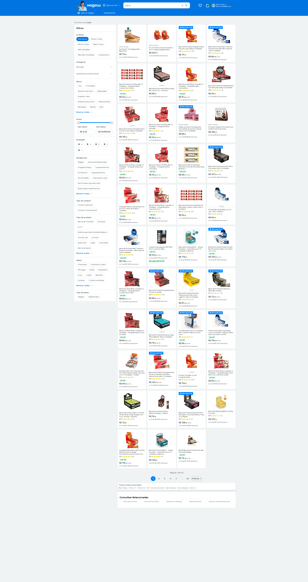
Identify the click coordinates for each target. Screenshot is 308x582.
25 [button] (188, 478)
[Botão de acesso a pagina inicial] (88, 5)
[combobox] (156, 5)
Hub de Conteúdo (157, 488)
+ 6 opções (221, 206)
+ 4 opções (161, 85)
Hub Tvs (193, 488)
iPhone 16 (141, 488)
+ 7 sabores (191, 372)
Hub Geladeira (183, 488)
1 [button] (153, 478)
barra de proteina (130, 501)
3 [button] (164, 478)
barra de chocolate (151, 501)
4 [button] (170, 478)
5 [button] (176, 478)
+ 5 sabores (132, 125)
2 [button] (159, 478)
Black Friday (123, 488)
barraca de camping (174, 501)
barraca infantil (195, 501)
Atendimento (109, 13)
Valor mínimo (82, 127)
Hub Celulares (171, 488)
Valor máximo (101, 127)
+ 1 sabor (191, 290)
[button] (182, 5)
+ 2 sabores (162, 331)
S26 (147, 488)
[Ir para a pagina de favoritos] (200, 5)
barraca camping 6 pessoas (219, 501)
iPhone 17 (132, 488)
